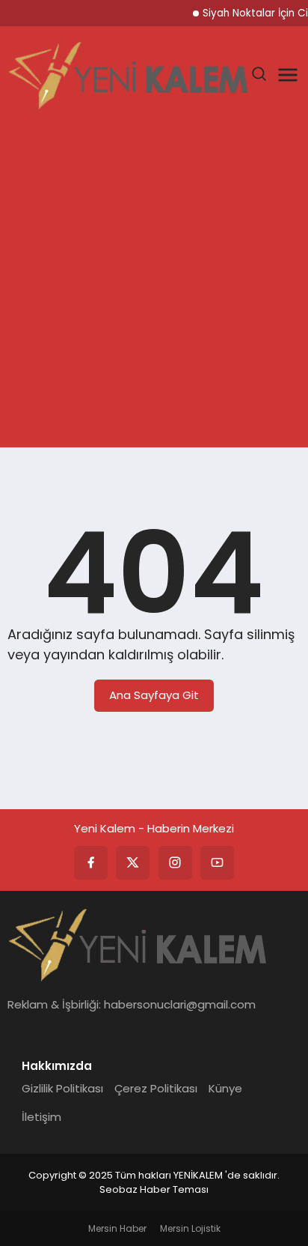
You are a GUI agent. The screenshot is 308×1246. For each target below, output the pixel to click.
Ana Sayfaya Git (154, 695)
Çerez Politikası (155, 1088)
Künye (225, 1088)
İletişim (41, 1117)
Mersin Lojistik (190, 1228)
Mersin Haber (117, 1228)
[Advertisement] (154, 285)
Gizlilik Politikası (62, 1088)
